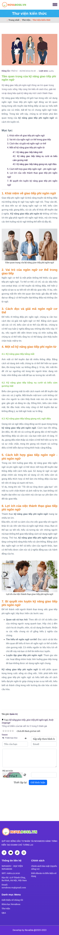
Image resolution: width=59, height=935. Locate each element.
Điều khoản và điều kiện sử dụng (43, 874)
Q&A (4, 913)
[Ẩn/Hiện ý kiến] (25, 738)
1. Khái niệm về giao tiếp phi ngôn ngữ (26, 135)
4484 (51, 71)
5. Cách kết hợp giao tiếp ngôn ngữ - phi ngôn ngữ (31, 169)
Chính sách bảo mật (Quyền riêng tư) (44, 867)
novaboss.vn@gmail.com (14, 887)
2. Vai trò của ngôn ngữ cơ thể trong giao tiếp (29, 139)
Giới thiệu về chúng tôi (12, 900)
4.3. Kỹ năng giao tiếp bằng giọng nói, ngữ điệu (35, 164)
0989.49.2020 (13, 873)
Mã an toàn (7, 770)
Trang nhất (14, 20)
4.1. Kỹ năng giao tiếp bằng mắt (28, 152)
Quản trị (14, 714)
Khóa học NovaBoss (11, 904)
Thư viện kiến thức (29, 13)
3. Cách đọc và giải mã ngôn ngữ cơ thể (26, 143)
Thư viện (26, 20)
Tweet (5, 735)
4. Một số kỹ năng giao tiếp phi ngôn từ (26, 147)
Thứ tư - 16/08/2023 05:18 (23, 71)
